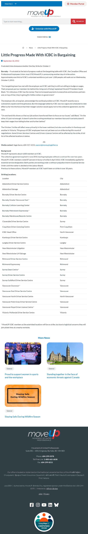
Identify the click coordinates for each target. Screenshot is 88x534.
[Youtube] (44, 505)
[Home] (23, 48)
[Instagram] (37, 505)
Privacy (46, 494)
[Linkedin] (50, 505)
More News (44, 337)
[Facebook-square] (31, 505)
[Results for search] (36, 25)
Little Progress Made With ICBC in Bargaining (52, 48)
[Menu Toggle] (44, 36)
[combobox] (36, 21)
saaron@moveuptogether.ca (47, 145)
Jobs (40, 494)
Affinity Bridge (52, 488)
